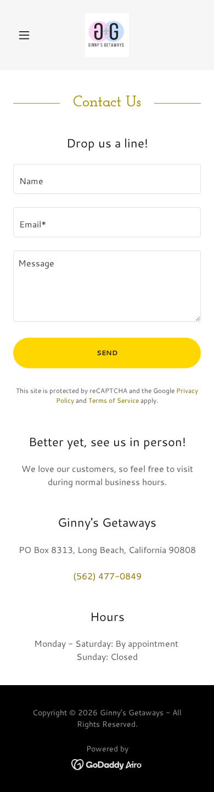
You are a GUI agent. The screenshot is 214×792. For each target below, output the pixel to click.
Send (107, 352)
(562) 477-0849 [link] (107, 575)
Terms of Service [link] (113, 400)
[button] (27, 35)
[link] (107, 35)
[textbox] (107, 179)
